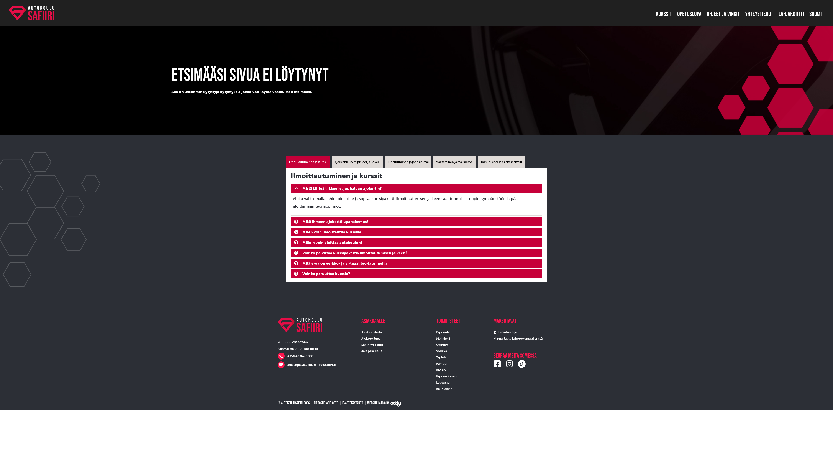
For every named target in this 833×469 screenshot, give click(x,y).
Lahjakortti (791, 13)
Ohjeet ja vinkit (723, 13)
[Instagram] (509, 364)
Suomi (815, 13)
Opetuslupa (689, 13)
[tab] (308, 162)
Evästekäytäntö (352, 403)
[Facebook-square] (497, 364)
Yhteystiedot (759, 13)
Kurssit (664, 13)
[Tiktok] (522, 364)
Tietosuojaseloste (326, 403)
